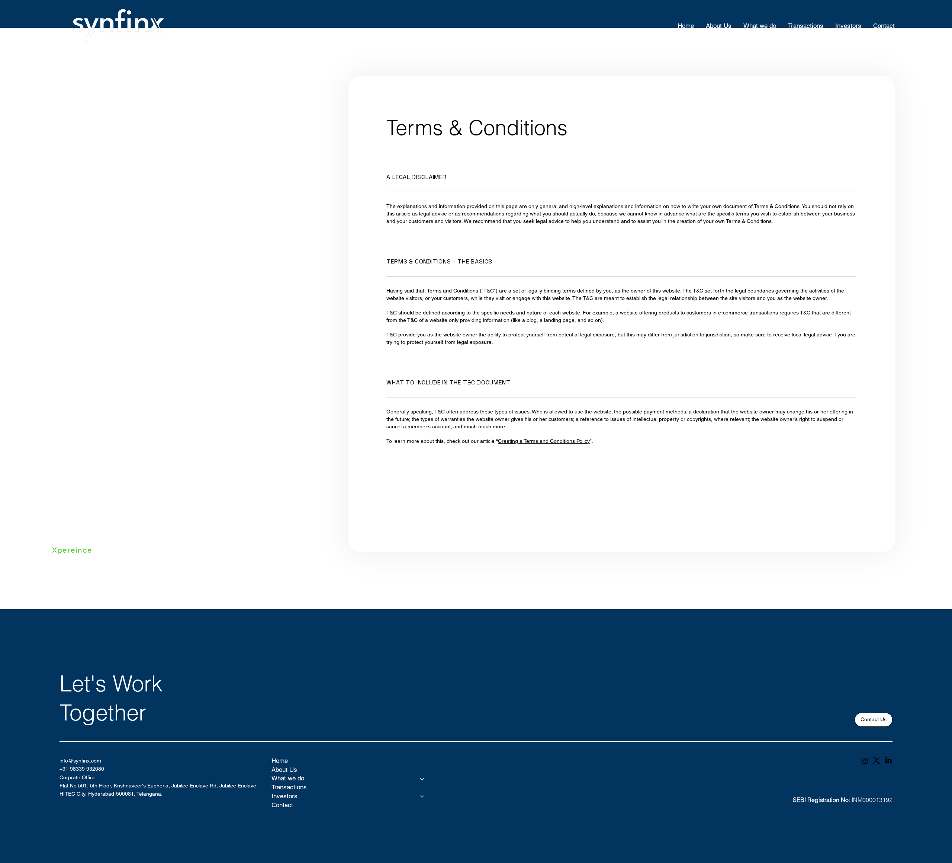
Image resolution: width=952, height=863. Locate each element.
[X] (876, 761)
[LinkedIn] (888, 761)
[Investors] (422, 796)
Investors (284, 796)
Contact (282, 805)
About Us (284, 769)
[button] (873, 720)
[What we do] (422, 778)
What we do (287, 778)
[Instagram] (865, 761)
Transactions (289, 787)
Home (279, 760)
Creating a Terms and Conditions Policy (544, 441)
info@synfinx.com (80, 761)
